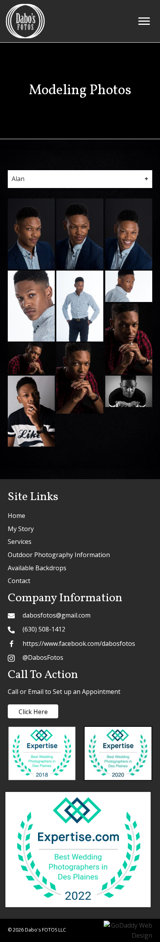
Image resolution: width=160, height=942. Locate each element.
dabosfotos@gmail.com (56, 615)
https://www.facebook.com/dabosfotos (79, 643)
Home (16, 515)
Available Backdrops (37, 568)
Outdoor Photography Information (59, 554)
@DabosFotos (43, 657)
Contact (19, 580)
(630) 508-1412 (44, 629)
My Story (21, 528)
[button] (144, 21)
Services (19, 541)
